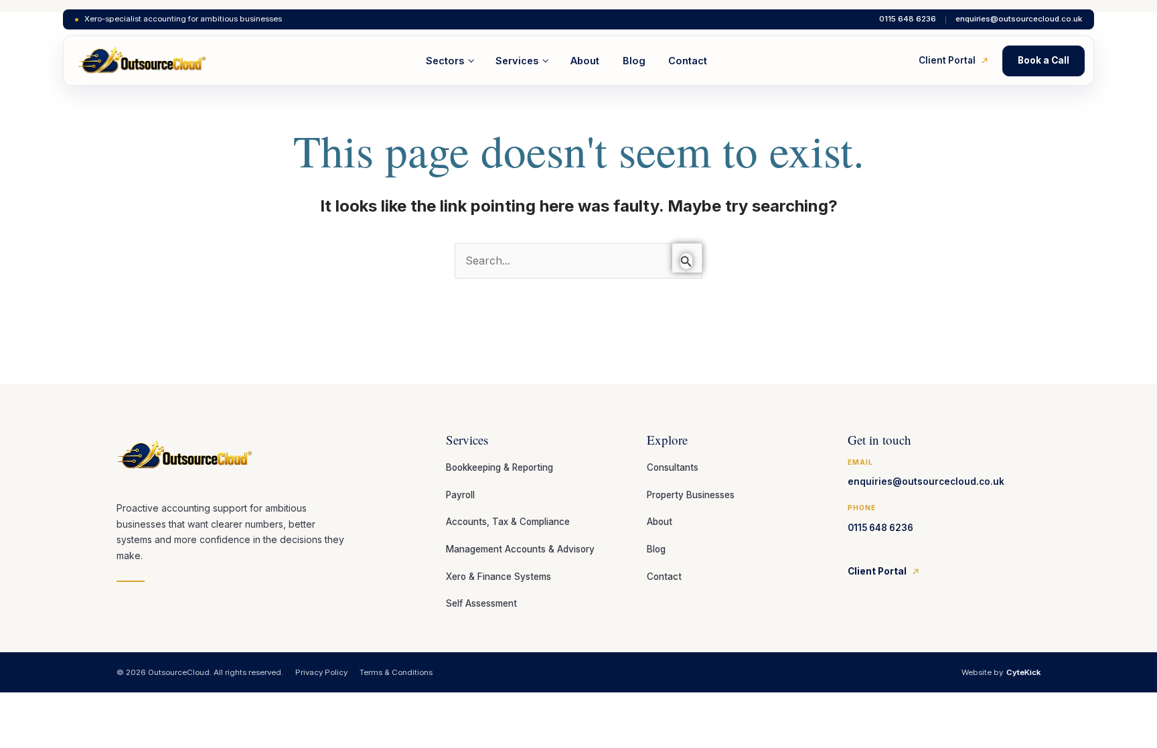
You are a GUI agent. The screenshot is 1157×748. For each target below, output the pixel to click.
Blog (634, 60)
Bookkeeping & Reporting (499, 467)
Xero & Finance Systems (498, 576)
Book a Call (1043, 60)
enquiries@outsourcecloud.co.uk (1018, 19)
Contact (687, 60)
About (584, 60)
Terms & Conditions (396, 672)
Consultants (672, 467)
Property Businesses (691, 495)
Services (516, 60)
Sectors (445, 60)
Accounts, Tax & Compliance (508, 521)
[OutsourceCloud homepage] (142, 60)
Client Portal (947, 60)
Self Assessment (481, 603)
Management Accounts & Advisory (520, 549)
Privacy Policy (321, 672)
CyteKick (1023, 672)
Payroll (460, 495)
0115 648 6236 (907, 19)
